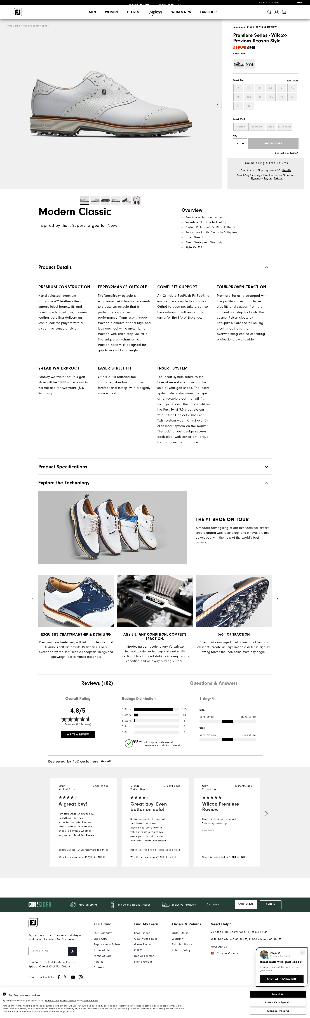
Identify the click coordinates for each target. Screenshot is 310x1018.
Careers (99, 967)
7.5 (249, 88)
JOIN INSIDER (245, 904)
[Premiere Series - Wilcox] (111, 104)
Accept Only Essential (278, 1002)
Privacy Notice (68, 1000)
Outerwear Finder (145, 938)
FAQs (263, 932)
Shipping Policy (182, 944)
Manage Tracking (278, 1010)
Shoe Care (100, 938)
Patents (98, 961)
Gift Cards (141, 950)
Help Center (230, 932)
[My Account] (276, 12)
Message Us (219, 946)
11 (260, 97)
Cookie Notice (90, 1000)
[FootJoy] (18, 12)
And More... (214, 904)
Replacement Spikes (107, 944)
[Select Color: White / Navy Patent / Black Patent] (239, 64)
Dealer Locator (144, 956)
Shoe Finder (142, 933)
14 (238, 106)
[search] (269, 12)
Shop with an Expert (282, 978)
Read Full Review (84, 835)
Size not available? (286, 153)
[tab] (284, 12)
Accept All (278, 994)
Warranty (178, 938)
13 (292, 97)
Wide (271, 126)
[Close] (302, 952)
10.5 (249, 97)
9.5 (292, 88)
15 (249, 106)
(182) (250, 26)
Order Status (180, 933)
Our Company (103, 933)
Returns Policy (181, 950)
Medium (257, 126)
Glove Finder (142, 944)
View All (106, 761)
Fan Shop (208, 12)
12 (281, 97)
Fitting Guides (143, 961)
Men (92, 12)
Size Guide (292, 80)
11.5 (270, 97)
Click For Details (60, 966)
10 (238, 97)
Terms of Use (52, 1000)
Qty (235, 135)
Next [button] (218, 104)
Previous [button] (4, 104)
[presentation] (97, 684)
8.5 (270, 88)
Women (111, 12)
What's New (181, 12)
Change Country (227, 953)
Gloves (133, 12)
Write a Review (266, 26)
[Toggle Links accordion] (107, 924)
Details (286, 170)
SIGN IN (270, 904)
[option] (111, 104)
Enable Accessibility (271, 2)
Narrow (241, 126)
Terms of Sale (103, 956)
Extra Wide (285, 126)
